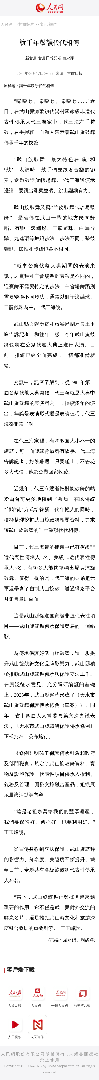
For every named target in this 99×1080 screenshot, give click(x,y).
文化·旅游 (48, 24)
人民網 (6, 24)
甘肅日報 (74, 73)
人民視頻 (14, 1037)
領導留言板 (82, 1005)
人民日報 (14, 1005)
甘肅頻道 (26, 24)
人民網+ (37, 1005)
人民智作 (37, 1037)
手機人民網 (59, 1005)
